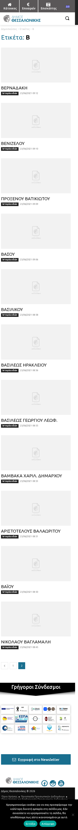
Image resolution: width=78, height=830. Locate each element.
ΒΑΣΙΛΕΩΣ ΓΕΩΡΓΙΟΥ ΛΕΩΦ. (29, 420)
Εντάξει (31, 823)
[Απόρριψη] (73, 815)
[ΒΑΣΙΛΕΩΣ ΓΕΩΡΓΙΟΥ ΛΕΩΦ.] (36, 397)
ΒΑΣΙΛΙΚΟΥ (12, 309)
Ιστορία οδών (9, 93)
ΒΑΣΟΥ (8, 254)
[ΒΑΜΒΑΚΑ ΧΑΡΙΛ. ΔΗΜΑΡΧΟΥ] (36, 452)
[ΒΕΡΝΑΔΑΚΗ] (36, 65)
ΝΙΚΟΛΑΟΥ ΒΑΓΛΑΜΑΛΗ (26, 641)
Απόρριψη (48, 823)
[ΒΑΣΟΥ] (36, 231)
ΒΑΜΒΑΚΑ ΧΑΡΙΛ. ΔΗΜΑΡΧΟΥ (31, 475)
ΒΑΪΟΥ (7, 586)
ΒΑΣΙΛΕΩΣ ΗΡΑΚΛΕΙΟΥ (24, 364)
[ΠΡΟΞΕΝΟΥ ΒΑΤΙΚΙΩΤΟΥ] (36, 176)
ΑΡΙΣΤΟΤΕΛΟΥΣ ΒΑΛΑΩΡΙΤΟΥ (31, 530)
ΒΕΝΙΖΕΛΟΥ (13, 143)
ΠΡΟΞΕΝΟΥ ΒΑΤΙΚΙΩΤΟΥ (25, 198)
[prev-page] (4, 665)
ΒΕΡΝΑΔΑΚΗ (14, 87)
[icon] (44, 785)
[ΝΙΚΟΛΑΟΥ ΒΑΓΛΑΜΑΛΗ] (36, 619)
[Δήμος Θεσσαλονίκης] (26, 18)
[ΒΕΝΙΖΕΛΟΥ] (36, 120)
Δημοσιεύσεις (9, 29)
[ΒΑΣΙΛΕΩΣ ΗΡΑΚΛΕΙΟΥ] (36, 342)
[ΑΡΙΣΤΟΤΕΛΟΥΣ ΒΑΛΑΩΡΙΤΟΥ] (36, 508)
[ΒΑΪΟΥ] (36, 563)
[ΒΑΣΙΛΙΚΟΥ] (36, 286)
